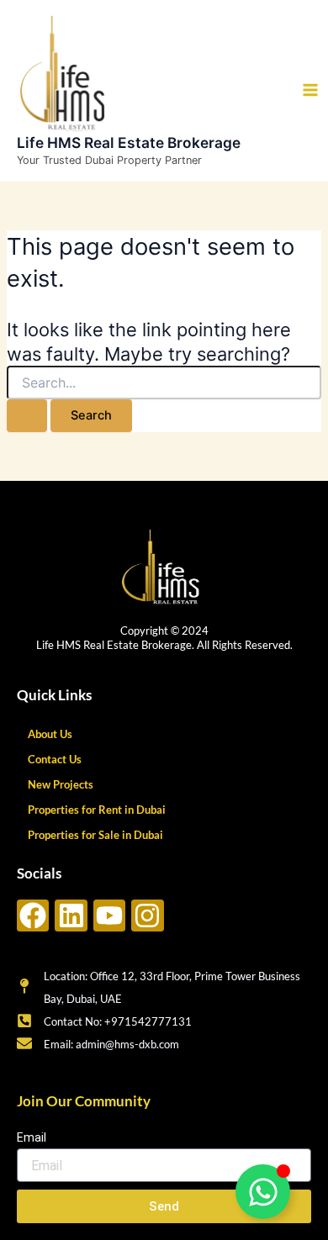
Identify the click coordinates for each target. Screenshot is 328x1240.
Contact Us (55, 759)
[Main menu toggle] (310, 90)
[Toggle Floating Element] (262, 1191)
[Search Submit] (27, 415)
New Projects (60, 784)
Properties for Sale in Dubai (95, 835)
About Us (50, 734)
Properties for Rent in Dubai (97, 809)
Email (31, 1137)
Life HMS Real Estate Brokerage (129, 142)
